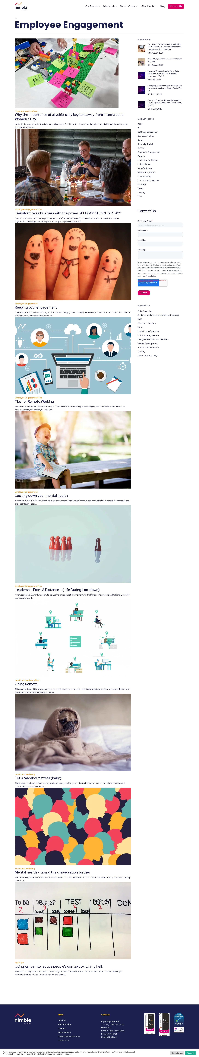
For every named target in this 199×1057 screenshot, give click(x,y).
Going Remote (26, 684)
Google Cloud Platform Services (153, 339)
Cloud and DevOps (147, 323)
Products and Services (148, 180)
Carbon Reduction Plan (69, 1036)
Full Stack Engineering (148, 335)
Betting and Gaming (147, 132)
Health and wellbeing (25, 680)
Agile (17, 962)
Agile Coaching (145, 311)
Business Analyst (146, 136)
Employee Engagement (26, 209)
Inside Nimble (144, 164)
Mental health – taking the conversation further (52, 872)
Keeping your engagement (36, 307)
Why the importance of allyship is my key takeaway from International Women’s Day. (69, 116)
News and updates (24, 111)
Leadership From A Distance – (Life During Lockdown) (57, 589)
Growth (141, 156)
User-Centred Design (148, 355)
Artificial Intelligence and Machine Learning (158, 315)
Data (140, 140)
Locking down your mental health (41, 495)
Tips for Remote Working (34, 401)
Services (62, 1020)
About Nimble (64, 1024)
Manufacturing (145, 168)
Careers (62, 1028)
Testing (141, 192)
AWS (140, 319)
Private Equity (144, 176)
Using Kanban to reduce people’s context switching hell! (59, 966)
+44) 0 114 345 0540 (114, 1024)
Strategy (142, 184)
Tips (40, 209)
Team (35, 111)
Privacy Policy (64, 1032)
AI (138, 127)
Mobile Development (148, 343)
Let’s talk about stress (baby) (38, 778)
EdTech (141, 148)
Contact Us (63, 1040)
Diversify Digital (145, 144)
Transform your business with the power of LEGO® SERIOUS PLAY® (68, 213)
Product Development (148, 347)
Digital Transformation (148, 331)
